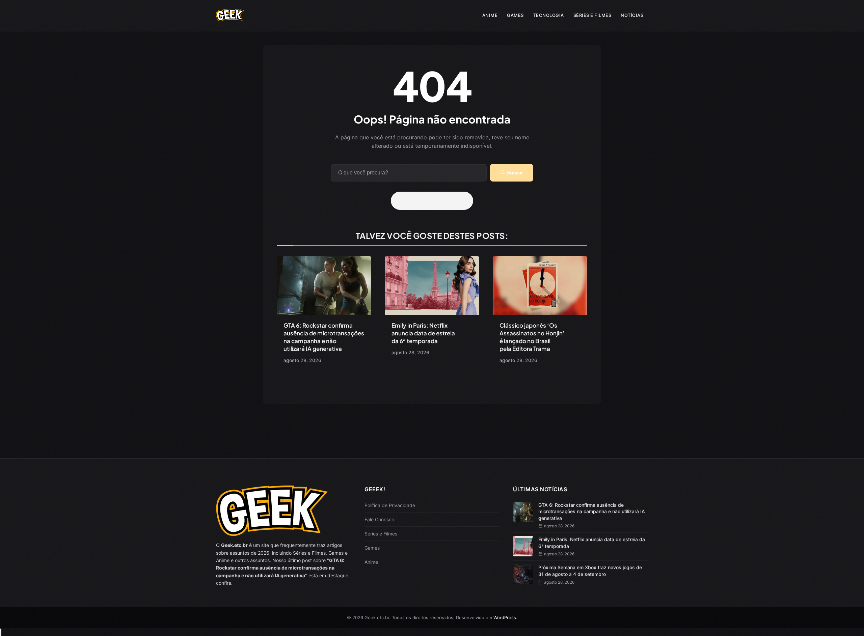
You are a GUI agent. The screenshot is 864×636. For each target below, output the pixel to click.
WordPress (504, 617)
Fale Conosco (379, 519)
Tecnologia (548, 15)
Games (515, 15)
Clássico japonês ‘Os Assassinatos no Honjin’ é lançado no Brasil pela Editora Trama (532, 337)
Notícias (632, 15)
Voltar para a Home (434, 200)
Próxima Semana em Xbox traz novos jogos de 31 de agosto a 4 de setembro (590, 570)
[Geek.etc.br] (230, 18)
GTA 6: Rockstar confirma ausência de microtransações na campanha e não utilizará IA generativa (324, 337)
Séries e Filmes (592, 15)
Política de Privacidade (389, 505)
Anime (490, 15)
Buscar (514, 172)
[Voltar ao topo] (0, 632)
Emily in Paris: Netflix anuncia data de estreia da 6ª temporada (423, 333)
